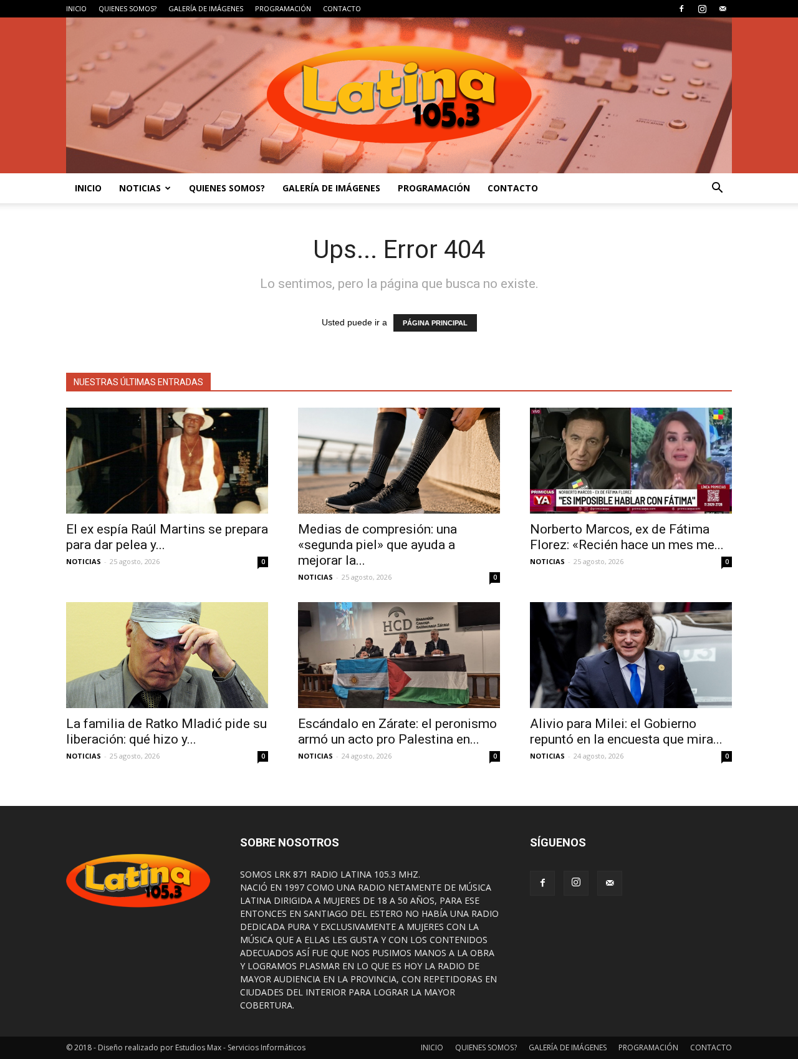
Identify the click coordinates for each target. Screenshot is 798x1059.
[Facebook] (681, 8)
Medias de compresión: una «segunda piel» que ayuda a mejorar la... (377, 545)
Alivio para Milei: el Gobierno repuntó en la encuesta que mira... (626, 731)
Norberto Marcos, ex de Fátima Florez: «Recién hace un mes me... (627, 537)
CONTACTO (342, 8)
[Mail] (722, 8)
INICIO (76, 8)
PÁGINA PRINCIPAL (435, 323)
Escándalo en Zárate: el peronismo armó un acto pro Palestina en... (397, 731)
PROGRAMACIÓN (283, 8)
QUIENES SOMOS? (127, 8)
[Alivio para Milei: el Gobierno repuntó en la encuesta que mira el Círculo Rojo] (631, 655)
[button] (717, 188)
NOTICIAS (140, 188)
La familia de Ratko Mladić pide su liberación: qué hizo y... (166, 731)
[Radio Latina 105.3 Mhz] (399, 95)
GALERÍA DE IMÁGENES (205, 8)
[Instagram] (702, 8)
